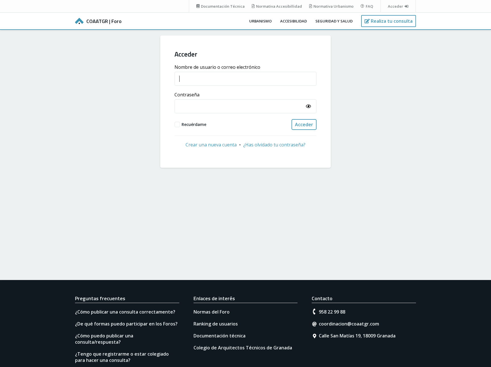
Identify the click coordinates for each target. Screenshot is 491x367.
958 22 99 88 (332, 312)
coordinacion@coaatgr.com (349, 324)
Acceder (304, 124)
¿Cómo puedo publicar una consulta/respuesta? (104, 339)
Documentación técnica (220, 336)
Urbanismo (260, 21)
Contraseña (186, 95)
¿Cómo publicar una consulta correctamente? (125, 312)
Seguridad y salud (334, 21)
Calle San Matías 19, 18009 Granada (357, 336)
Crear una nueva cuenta (211, 145)
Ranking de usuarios (216, 324)
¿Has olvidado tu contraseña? (274, 145)
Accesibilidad (293, 21)
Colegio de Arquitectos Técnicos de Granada (243, 348)
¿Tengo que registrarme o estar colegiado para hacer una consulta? (122, 357)
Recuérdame (194, 124)
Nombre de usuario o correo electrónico (217, 67)
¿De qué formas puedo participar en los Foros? (126, 324)
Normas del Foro (212, 312)
